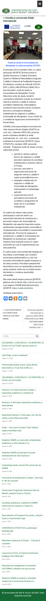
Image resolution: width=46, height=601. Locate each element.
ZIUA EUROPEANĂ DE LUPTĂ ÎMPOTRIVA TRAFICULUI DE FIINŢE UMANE (12, 314)
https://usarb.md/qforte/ (22, 288)
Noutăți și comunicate (16, 18)
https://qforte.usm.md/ (32, 282)
